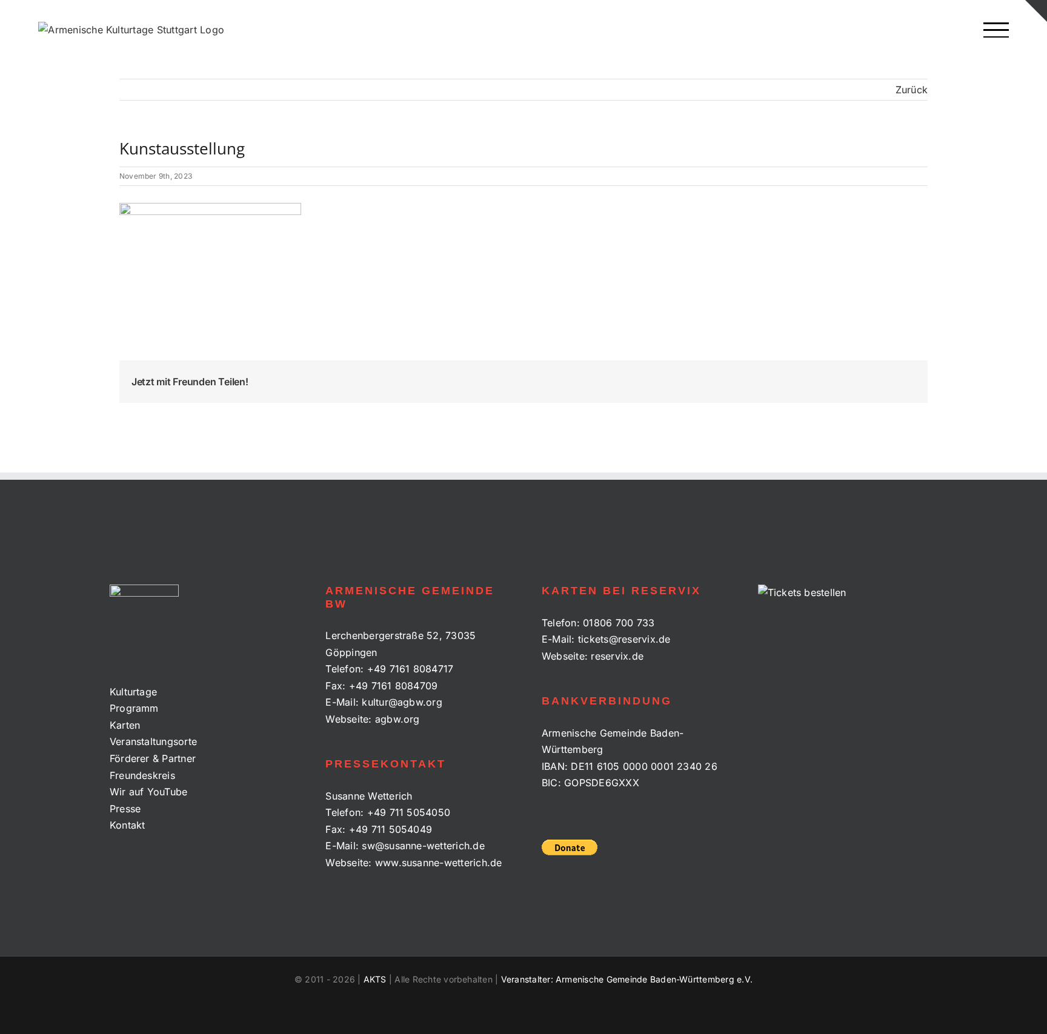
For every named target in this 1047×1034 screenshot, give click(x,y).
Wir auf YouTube (149, 792)
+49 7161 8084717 (410, 669)
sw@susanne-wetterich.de (423, 846)
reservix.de (617, 656)
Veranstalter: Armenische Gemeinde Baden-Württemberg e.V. (627, 979)
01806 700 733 (618, 623)
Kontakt (127, 825)
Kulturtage (133, 692)
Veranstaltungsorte (153, 741)
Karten (125, 725)
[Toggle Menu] (995, 30)
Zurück (912, 90)
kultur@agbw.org (402, 702)
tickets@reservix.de (624, 639)
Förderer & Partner (153, 758)
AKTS (375, 979)
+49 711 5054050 (409, 812)
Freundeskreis (142, 775)
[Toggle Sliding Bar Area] (1036, 11)
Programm (134, 708)
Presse (125, 809)
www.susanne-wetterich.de (438, 863)
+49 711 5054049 (391, 829)
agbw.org (397, 719)
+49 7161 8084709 (393, 686)
